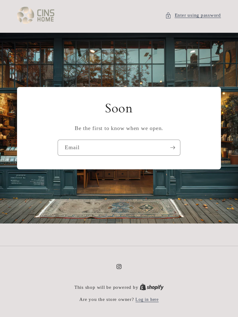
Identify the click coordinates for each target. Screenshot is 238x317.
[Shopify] (152, 287)
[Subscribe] (172, 148)
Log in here (146, 299)
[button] (193, 15)
